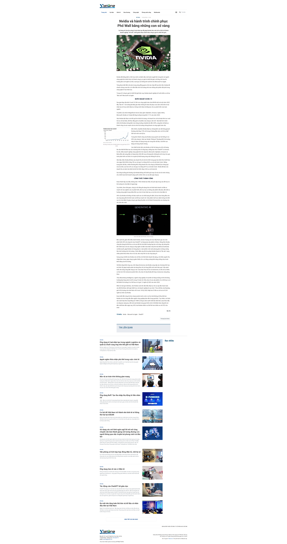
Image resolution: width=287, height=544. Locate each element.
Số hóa (138, 17)
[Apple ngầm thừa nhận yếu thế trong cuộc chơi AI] (152, 363)
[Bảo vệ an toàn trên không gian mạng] (152, 380)
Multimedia (157, 12)
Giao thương (126, 12)
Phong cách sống (146, 12)
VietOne (107, 6)
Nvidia (124, 314)
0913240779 (116, 537)
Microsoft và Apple (132, 314)
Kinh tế (118, 12)
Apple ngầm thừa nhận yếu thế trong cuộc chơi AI (119, 359)
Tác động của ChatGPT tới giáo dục (114, 486)
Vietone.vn (170, 538)
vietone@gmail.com (107, 539)
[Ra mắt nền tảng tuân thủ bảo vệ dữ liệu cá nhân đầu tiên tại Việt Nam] (152, 507)
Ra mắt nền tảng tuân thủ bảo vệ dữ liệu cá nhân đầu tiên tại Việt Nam (119, 504)
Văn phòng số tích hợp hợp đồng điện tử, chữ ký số (120, 452)
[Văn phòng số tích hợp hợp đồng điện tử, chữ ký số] (152, 455)
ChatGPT (141, 314)
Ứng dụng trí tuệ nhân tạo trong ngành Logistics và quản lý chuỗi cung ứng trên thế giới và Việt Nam (120, 343)
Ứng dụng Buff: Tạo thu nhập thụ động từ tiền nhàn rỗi (120, 396)
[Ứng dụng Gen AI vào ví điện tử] (152, 472)
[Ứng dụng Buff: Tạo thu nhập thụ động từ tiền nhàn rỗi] (152, 399)
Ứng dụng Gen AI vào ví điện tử (112, 469)
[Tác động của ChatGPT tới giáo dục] (152, 490)
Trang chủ (104, 12)
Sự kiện (112, 12)
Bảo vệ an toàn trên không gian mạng (115, 376)
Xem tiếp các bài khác (131, 519)
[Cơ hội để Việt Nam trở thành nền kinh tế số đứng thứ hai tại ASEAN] (152, 416)
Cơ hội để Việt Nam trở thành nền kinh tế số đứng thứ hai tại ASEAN (119, 413)
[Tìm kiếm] (180, 12)
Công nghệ (136, 12)
